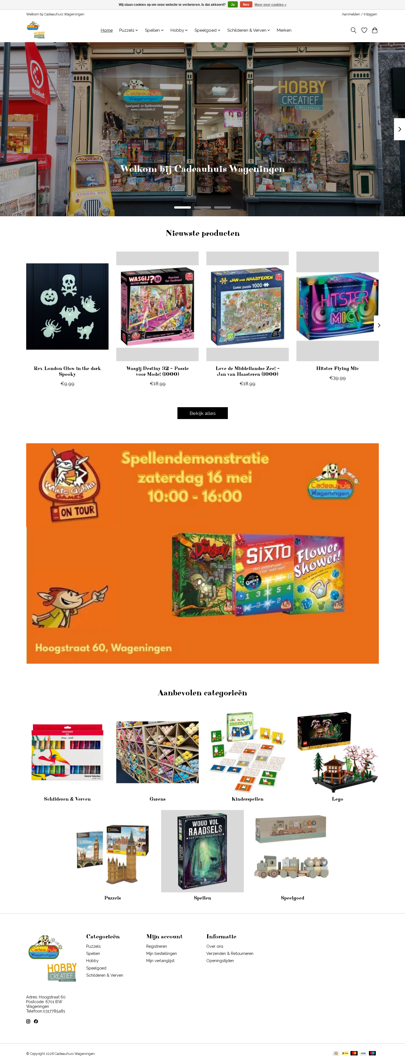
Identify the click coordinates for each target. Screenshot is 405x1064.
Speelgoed (292, 898)
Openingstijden (220, 960)
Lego (337, 799)
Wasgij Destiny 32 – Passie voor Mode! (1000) (157, 371)
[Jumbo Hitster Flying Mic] (337, 306)
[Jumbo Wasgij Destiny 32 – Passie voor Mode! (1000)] (157, 306)
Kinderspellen (247, 799)
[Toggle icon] (354, 30)
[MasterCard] (354, 1053)
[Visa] (363, 1053)
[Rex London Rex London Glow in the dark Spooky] (67, 306)
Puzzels (112, 898)
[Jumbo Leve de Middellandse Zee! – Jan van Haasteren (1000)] (247, 306)
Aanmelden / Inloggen (359, 14)
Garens (158, 799)
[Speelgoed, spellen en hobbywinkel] (35, 30)
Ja (233, 5)
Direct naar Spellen (202, 177)
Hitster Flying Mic (337, 368)
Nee (246, 5)
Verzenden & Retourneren (229, 953)
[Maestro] (372, 1053)
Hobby (92, 960)
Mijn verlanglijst (160, 960)
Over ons (214, 946)
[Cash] (336, 1053)
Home (107, 30)
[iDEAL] (345, 1053)
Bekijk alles (203, 413)
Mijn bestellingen (161, 953)
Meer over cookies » (271, 5)
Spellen (202, 898)
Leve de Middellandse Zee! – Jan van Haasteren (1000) (247, 371)
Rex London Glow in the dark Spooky (67, 371)
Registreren (156, 946)
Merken (284, 30)
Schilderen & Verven (67, 799)
